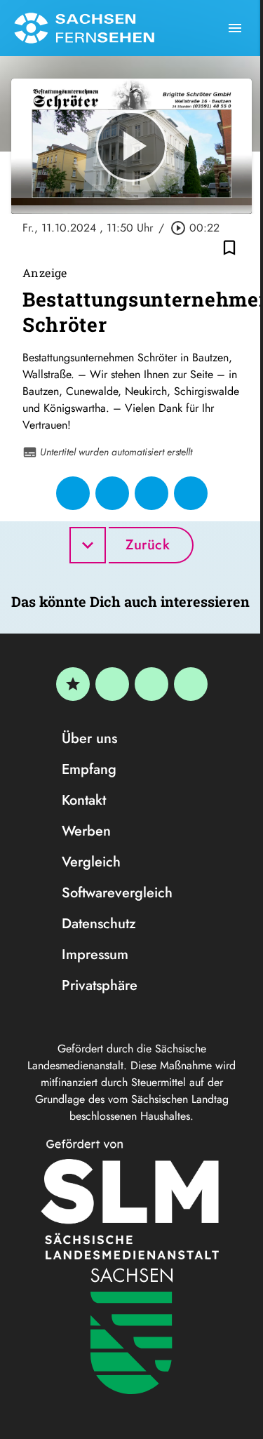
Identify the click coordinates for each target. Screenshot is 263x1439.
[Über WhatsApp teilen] (151, 493)
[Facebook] (112, 684)
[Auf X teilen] (112, 493)
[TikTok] (191, 684)
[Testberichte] (73, 684)
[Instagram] (151, 684)
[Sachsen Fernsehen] (84, 28)
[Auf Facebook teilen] (73, 493)
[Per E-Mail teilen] (191, 493)
